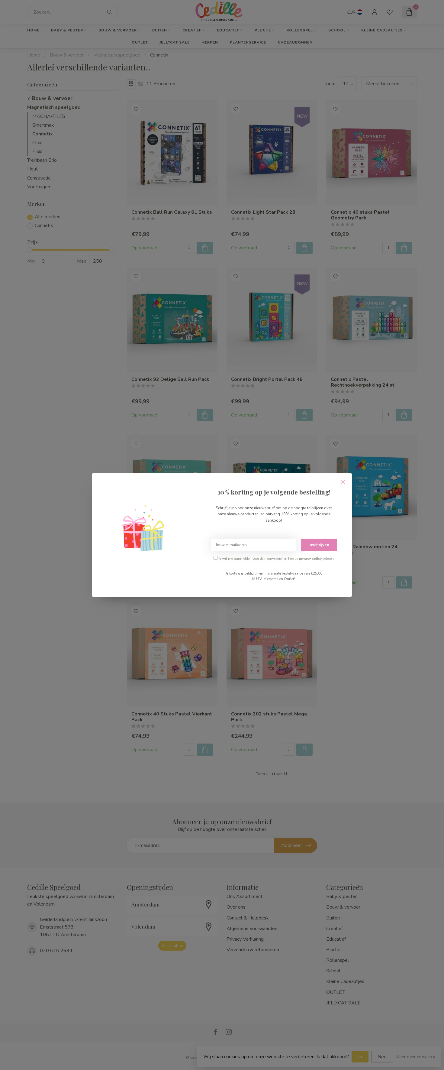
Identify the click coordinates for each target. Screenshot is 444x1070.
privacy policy (310, 558)
